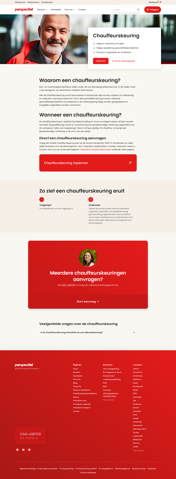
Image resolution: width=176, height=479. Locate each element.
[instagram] (29, 449)
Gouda (135, 418)
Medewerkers (33, 2)
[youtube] (23, 449)
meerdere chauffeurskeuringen (95, 149)
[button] (42, 9)
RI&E (105, 386)
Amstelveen (137, 376)
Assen (135, 383)
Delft (135, 393)
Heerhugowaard (139, 429)
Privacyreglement (106, 468)
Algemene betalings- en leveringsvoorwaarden (39, 468)
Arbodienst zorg (79, 400)
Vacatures (77, 386)
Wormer (136, 443)
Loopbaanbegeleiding (112, 379)
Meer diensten (108, 400)
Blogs (75, 383)
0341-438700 (68, 285)
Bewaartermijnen (139, 468)
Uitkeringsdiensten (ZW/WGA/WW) (110, 394)
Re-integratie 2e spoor (112, 372)
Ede (134, 400)
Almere (136, 369)
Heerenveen (138, 425)
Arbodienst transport (81, 408)
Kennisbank (56, 9)
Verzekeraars (47, 2)
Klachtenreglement (122, 468)
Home (75, 369)
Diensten (76, 372)
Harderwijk (137, 422)
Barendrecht (138, 386)
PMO (105, 383)
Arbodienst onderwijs (82, 404)
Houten (136, 432)
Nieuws (76, 397)
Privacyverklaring (67, 468)
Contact (82, 9)
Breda (135, 390)
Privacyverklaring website (86, 468)
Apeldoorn (137, 379)
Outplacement (108, 376)
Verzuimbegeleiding (111, 369)
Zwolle (135, 447)
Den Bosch (137, 397)
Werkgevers (20, 2)
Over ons (76, 379)
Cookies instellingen (88, 472)
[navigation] (24, 9)
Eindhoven (137, 404)
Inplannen (100, 61)
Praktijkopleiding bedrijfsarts (85, 393)
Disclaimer (152, 468)
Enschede (137, 411)
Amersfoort (137, 372)
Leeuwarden (138, 436)
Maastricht (137, 439)
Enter (135, 415)
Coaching (107, 390)
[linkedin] (17, 449)
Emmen (136, 408)
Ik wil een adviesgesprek (123, 61)
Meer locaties (138, 450)
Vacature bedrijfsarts (81, 390)
